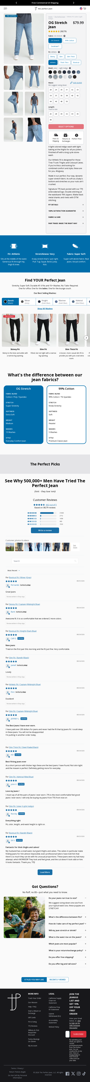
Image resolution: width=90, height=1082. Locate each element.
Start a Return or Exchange (34, 1012)
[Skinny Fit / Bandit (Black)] (15, 330)
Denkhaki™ (55, 46)
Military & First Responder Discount (33, 1032)
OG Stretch (55, 40)
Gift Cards (32, 1017)
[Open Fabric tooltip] (64, 36)
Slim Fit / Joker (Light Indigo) (21, 806)
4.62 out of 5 (51, 504)
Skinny (52, 56)
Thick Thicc (64, 62)
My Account (32, 1046)
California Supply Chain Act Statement (55, 1000)
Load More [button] (45, 872)
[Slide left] (3, 337)
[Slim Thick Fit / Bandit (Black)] (71, 330)
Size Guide (77, 83)
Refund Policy (54, 1027)
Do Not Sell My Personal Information (17, 1076)
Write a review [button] (45, 530)
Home (50, 17)
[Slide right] (86, 337)
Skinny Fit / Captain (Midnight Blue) (24, 604)
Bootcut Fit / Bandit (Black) (20, 833)
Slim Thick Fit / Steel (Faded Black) (23, 747)
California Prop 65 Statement (54, 1008)
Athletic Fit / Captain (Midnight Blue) (25, 684)
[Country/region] (81, 9)
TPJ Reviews (32, 1026)
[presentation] (24, 77)
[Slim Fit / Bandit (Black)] (43, 330)
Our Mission (32, 1002)
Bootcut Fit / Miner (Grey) (20, 577)
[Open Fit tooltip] (59, 52)
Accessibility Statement (53, 1021)
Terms (13, 1068)
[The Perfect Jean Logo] (43, 8)
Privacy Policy (73, 1055)
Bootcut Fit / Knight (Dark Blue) (23, 631)
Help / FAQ (32, 1007)
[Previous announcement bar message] (16, 2)
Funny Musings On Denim (33, 1040)
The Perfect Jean (59, 17)
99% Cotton (69, 40)
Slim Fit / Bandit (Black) (19, 657)
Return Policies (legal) (17, 1072)
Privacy (20, 1068)
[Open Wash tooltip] (70, 68)
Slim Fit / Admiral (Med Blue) (21, 776)
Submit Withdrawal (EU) (55, 1015)
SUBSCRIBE (78, 1034)
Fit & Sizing (32, 1022)
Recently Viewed (58, 979)
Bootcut (76, 62)
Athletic (53, 62)
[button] (5, 9)
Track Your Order (34, 998)
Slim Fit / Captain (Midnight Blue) (23, 711)
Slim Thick (71, 56)
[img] (11, 581)
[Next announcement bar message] (73, 2)
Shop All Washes (45, 308)
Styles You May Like (34, 979)
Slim (61, 56)
